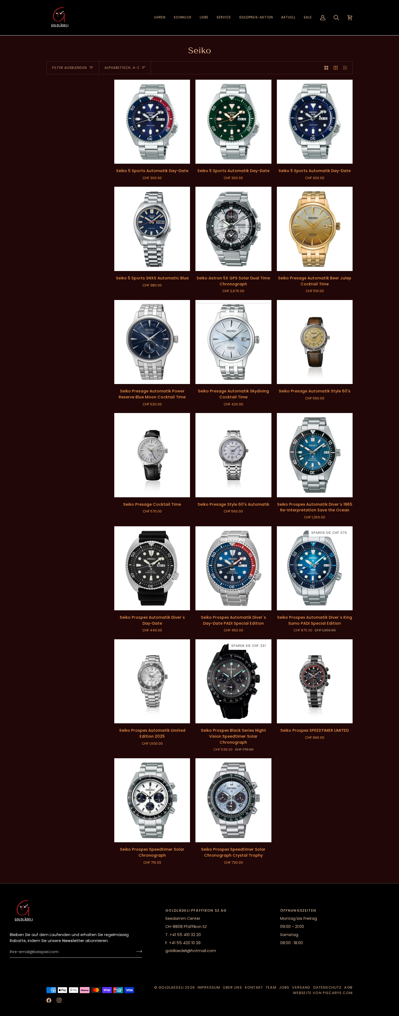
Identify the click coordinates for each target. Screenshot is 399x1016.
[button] (160, 17)
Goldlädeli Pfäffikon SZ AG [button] (196, 910)
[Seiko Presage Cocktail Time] (152, 455)
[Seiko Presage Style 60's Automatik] (233, 455)
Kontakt (254, 987)
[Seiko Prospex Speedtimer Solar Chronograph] (152, 800)
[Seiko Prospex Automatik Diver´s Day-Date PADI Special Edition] (233, 568)
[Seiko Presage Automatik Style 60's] (315, 342)
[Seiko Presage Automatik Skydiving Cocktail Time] (233, 342)
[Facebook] (48, 1000)
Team (271, 987)
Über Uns (232, 987)
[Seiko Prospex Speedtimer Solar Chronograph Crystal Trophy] (233, 800)
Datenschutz (327, 987)
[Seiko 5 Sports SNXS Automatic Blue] (152, 229)
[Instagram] (59, 1000)
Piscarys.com (338, 992)
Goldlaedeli (171, 987)
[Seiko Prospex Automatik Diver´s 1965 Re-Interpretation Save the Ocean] (315, 455)
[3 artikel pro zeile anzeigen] (335, 68)
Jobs (284, 987)
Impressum (209, 987)
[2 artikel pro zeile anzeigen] (326, 68)
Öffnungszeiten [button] (298, 910)
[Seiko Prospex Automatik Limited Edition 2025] (152, 681)
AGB (348, 987)
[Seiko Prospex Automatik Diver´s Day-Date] (152, 568)
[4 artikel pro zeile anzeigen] (346, 68)
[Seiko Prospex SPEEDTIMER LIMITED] (315, 681)
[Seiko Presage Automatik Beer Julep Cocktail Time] (315, 229)
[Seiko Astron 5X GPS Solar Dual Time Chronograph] (233, 229)
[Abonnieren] (137, 951)
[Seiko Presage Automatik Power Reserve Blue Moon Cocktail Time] (152, 342)
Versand (301, 987)
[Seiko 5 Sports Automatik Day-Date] (152, 122)
